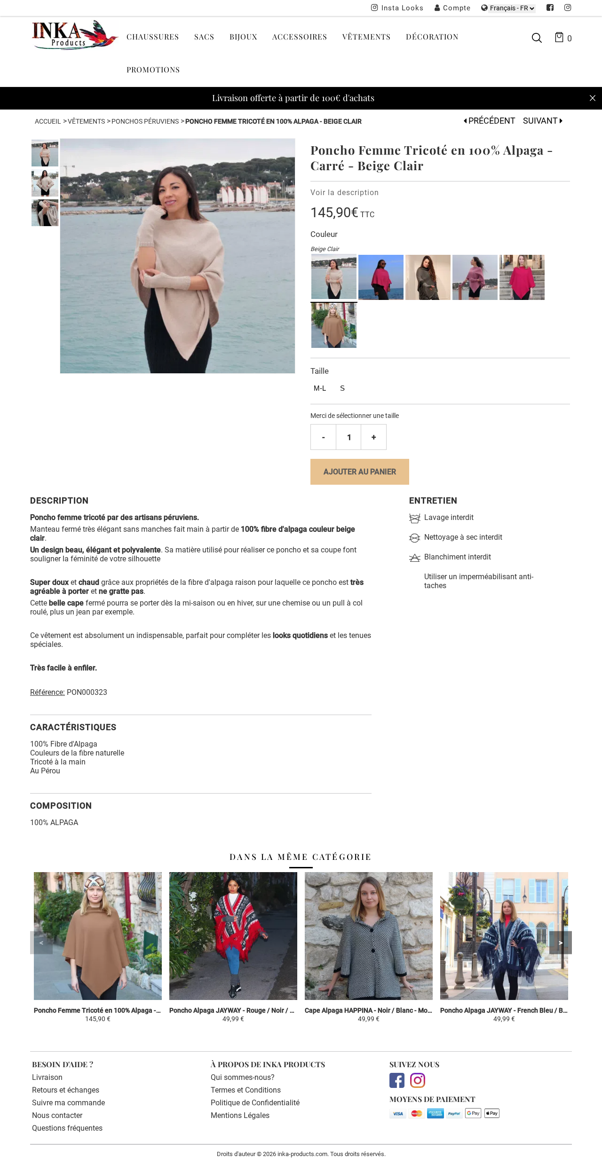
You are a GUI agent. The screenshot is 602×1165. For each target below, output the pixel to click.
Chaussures (153, 36)
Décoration (432, 36)
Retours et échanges (65, 1090)
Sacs (204, 36)
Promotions (153, 69)
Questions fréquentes (67, 1128)
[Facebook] (550, 8)
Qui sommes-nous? (243, 1077)
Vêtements (366, 36)
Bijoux (243, 36)
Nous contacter (57, 1115)
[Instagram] (568, 8)
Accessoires (299, 36)
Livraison (47, 1077)
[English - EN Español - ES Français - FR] (512, 8)
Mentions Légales (240, 1115)
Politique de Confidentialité (255, 1102)
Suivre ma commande (68, 1102)
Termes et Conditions (246, 1090)
